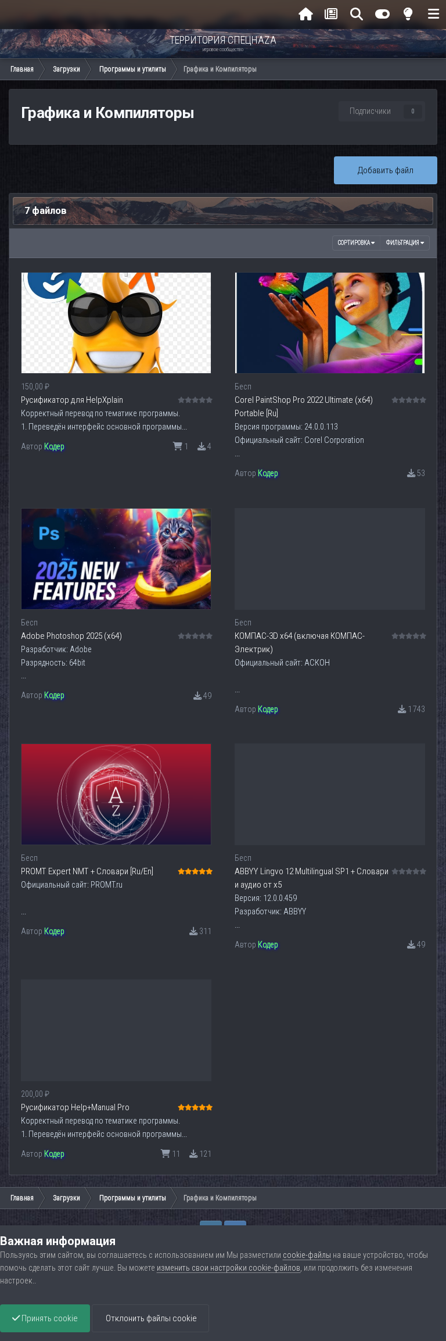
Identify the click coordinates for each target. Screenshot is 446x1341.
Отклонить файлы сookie (150, 1318)
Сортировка (354, 242)
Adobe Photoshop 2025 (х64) (71, 636)
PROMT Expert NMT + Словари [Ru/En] (87, 871)
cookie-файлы (307, 1255)
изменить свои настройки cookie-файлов (228, 1267)
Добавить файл (385, 170)
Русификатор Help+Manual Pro (75, 1107)
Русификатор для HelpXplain (72, 400)
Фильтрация (403, 242)
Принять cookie (49, 1318)
